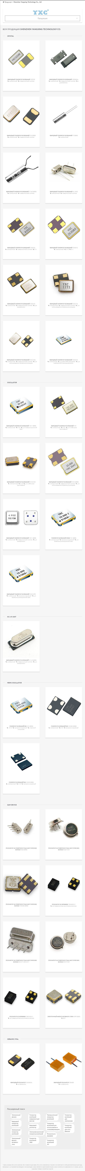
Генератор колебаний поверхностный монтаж (34, 1118)
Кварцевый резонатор (32, 1126)
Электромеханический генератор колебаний (36, 1133)
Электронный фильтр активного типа (16, 1141)
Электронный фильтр (16, 1116)
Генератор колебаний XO (50, 1142)
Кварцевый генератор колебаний (15, 1123)
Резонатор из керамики (51, 1135)
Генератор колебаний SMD (32, 1140)
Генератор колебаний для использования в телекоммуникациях (53, 1126)
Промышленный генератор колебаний (52, 1117)
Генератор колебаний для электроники (69, 1118)
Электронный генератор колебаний (16, 1132)
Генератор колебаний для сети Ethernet (68, 1128)
